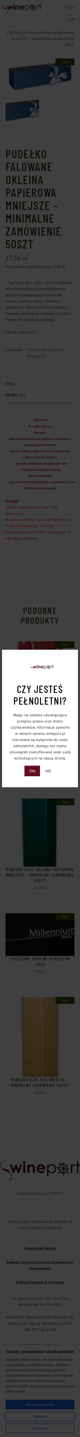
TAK (32, 771)
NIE (48, 771)
